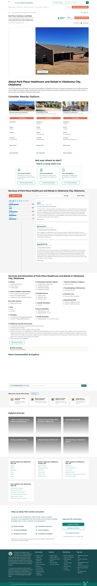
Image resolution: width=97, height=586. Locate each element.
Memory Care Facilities (70, 476)
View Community (14, 152)
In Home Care (68, 470)
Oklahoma (17, 12)
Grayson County (41, 474)
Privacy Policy (39, 570)
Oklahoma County (42, 466)
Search (84, 385)
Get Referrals (53, 562)
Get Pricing (22, 118)
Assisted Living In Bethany (16, 488)
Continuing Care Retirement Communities (75, 474)
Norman (12, 474)
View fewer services (17, 342)
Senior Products (40, 564)
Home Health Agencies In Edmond (18, 494)
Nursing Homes (40, 201)
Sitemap (38, 566)
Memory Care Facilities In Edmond (18, 498)
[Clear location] (80, 386)
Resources (39, 562)
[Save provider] (87, 12)
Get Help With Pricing (81, 17)
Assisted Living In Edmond (16, 496)
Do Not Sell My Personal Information (40, 573)
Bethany (12, 466)
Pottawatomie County (43, 468)
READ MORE (40, 219)
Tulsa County (41, 470)
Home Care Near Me (83, 566)
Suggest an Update (73, 524)
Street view (43, 71)
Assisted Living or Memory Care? (48, 440)
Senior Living (11, 12)
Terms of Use (21, 574)
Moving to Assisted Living (19, 440)
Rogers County (41, 472)
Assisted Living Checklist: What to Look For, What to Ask (48, 420)
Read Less (34, 393)
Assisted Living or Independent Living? (75, 440)
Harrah (12, 476)
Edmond (12, 468)
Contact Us (67, 570)
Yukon (11, 472)
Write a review (16, 195)
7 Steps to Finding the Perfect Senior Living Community (20, 420)
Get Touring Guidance (70, 182)
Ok (85, 584)
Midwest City (13, 470)
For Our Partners (54, 564)
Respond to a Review (73, 528)
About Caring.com (69, 555)
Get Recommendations (48, 182)
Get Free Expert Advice (26, 182)
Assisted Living (68, 466)
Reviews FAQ (67, 566)
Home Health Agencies (70, 468)
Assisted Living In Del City (16, 490)
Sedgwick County (42, 476)
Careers (66, 568)
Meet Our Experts (69, 557)
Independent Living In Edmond (17, 492)
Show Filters (81, 195)
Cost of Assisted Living (72, 419)
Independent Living (69, 472)
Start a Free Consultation (80, 7)
